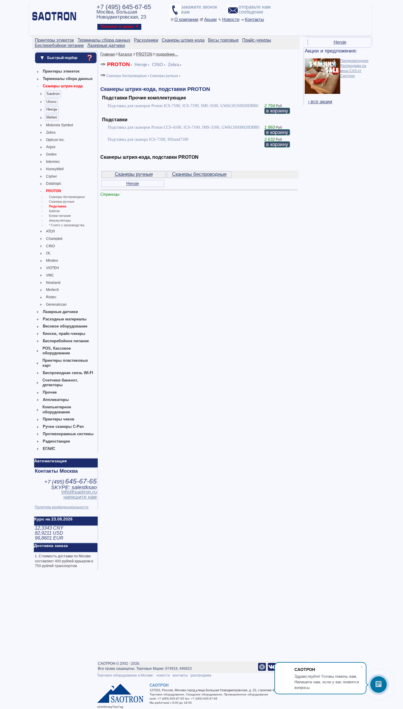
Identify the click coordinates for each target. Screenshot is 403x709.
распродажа (201, 675)
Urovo (51, 101)
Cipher (51, 176)
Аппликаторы (56, 399)
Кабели (54, 211)
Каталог (125, 54)
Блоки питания (60, 215)
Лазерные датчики (60, 312)
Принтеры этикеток (61, 71)
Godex (51, 154)
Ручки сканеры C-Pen (63, 426)
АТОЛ (50, 231)
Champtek (54, 239)
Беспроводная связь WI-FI (68, 373)
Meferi (51, 117)
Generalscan (56, 304)
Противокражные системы (68, 434)
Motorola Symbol (59, 125)
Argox (50, 147)
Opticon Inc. (55, 140)
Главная (107, 54)
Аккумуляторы (60, 220)
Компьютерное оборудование (56, 409)
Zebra (50, 132)
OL (48, 253)
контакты (180, 675)
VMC (50, 275)
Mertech (52, 290)
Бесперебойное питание (66, 341)
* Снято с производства (66, 225)
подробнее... (167, 54)
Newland (53, 283)
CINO (50, 246)
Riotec (51, 297)
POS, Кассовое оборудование (56, 351)
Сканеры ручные (61, 201)
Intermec (53, 162)
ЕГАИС (49, 448)
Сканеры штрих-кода (63, 86)
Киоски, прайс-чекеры (64, 333)
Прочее (50, 392)
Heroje (51, 109)
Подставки (57, 206)
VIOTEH (52, 268)
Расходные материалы (64, 319)
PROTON (53, 191)
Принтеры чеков (58, 419)
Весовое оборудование (65, 326)
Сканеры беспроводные (67, 197)
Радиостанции (56, 441)
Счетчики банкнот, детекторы (60, 382)
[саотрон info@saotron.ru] (262, 670)
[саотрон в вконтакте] (271, 670)
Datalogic (53, 183)
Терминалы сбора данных (68, 78)
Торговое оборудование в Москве (125, 675)
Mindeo (52, 260)
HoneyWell (55, 169)
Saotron (53, 93)
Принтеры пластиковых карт (65, 363)
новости (163, 675)
